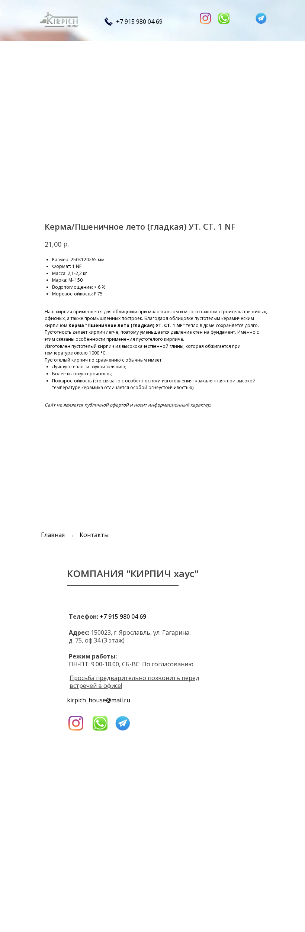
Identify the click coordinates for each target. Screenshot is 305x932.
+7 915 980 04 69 (139, 21)
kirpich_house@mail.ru (98, 700)
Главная (53, 534)
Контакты (94, 534)
